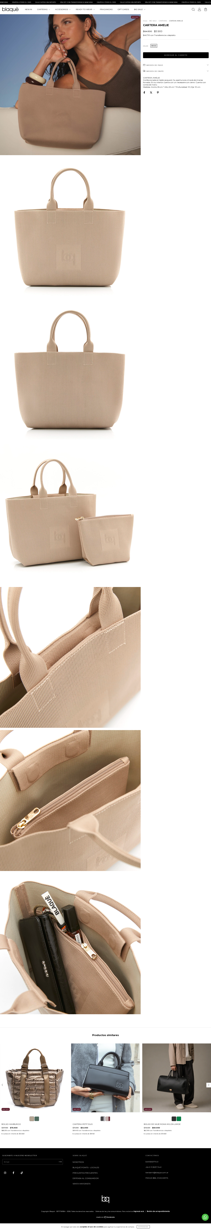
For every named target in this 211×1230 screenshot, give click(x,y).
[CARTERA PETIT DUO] (103, 1118)
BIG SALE (138, 9)
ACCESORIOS (61, 9)
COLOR (145, 46)
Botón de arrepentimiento (158, 1211)
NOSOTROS (78, 1162)
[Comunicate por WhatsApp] (205, 1217)
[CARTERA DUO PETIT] (108, 1118)
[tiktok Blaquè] (22, 1173)
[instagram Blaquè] (5, 1173)
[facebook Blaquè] (14, 1173)
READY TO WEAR (84, 9)
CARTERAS (42, 9)
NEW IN (28, 9)
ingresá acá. (138, 1211)
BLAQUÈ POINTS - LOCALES (86, 1167)
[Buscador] (193, 10)
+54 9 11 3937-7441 (153, 1167)
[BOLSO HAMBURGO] (32, 1118)
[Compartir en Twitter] (151, 92)
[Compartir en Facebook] (144, 92)
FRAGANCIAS (106, 9)
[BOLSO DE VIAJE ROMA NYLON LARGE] (174, 1118)
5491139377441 (152, 1162)
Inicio (145, 21)
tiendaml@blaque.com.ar (157, 1172)
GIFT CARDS (123, 9)
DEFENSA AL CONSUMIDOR (86, 1178)
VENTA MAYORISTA (82, 1184)
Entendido (143, 1227)
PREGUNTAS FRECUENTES (85, 1173)
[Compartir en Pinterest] (158, 92)
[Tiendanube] (105, 1217)
